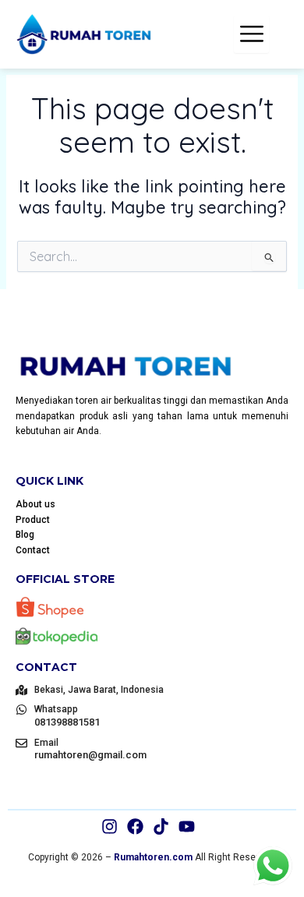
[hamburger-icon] (251, 34)
